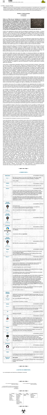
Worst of (18, 399)
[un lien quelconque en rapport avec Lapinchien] (7, 230)
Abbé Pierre (7, 175)
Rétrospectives (19, 402)
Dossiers (7, 5)
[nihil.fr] (32, 394)
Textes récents (26, 394)
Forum (10, 397)
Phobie (11, 5)
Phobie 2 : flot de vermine (23, 13)
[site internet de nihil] (7, 338)
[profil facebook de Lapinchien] (9, 230)
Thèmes (18, 398)
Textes (20, 393)
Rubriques (18, 396)
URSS (25, 395)
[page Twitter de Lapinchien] (10, 230)
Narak (7, 249)
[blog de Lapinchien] (6, 230)
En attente (18, 395)
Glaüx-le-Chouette (8, 293)
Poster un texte (19, 394)
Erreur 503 (11, 399)
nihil (7, 332)
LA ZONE (3, 5)
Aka (7, 315)
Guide (10, 394)
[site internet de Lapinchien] (4, 230)
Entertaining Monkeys (33, 396)
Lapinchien (7, 225)
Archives (18, 400)
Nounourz (24, 15)
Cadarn (7, 183)
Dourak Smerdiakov (7, 203)
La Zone (10, 1)
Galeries (10, 398)
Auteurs (18, 403)
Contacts (11, 395)
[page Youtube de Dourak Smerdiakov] (7, 208)
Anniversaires (19, 401)
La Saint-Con (11, 396)
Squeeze (32, 397)
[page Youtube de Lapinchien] (7, 232)
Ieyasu (7, 303)
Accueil (13, 393)
